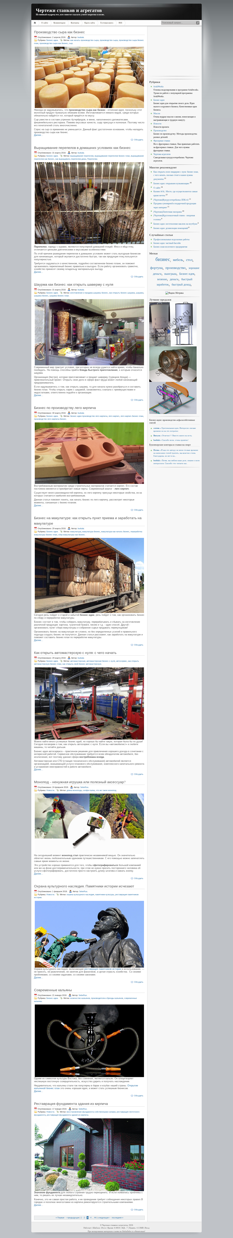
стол (189, 259)
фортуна (156, 267)
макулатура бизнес (91, 531)
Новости (50, 790)
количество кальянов (80, 998)
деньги (174, 279)
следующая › (104, 1218)
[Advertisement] (174, 51)
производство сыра (109, 40)
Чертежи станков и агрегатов (69, 10)
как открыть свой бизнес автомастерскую (81, 664)
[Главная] (35, 23)
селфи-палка (89, 790)
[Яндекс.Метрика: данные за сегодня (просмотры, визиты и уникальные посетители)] (174, 292)
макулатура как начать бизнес (115, 531)
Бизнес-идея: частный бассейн (167, 242)
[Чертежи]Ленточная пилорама (167, 211)
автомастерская (77, 661)
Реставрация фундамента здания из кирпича (71, 1103)
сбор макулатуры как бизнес (71, 535)
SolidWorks (158, 86)
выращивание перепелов (82, 156)
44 (95, 1218)
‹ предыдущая (72, 1218)
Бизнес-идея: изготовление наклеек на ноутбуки (175, 223)
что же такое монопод (106, 790)
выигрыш (170, 274)
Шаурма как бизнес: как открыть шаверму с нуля (73, 284)
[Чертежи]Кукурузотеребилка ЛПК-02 (171, 199)
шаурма (139, 293)
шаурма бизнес (41, 296)
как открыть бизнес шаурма (122, 293)
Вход (147, 1228)
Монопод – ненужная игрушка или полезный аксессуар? (79, 782)
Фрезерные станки (161, 140)
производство (175, 267)
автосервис (121, 661)
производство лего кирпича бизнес (50, 419)
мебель (178, 259)
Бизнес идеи (52, 40)
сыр (71, 43)
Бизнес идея (186, 274)
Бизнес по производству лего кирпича (65, 407)
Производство (160, 130)
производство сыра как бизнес (54, 43)
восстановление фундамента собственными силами (91, 1112)
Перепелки (92, 159)
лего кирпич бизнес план (132, 416)
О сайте (156, 187)
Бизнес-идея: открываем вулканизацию (171, 183)
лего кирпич (113, 416)
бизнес (162, 259)
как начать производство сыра (84, 40)
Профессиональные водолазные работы (171, 239)
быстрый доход (181, 284)
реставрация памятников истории (102, 969)
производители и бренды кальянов (107, 998)
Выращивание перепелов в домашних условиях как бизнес (82, 147)
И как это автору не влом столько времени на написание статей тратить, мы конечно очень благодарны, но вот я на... (175, 453)
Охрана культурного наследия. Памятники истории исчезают (84, 886)
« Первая (60, 1218)
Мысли (156, 113)
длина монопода (74, 790)
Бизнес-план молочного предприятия (170, 246)
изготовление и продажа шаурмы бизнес (89, 293)
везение (162, 279)
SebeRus (84, 787)
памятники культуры (104, 894)
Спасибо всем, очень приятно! (171, 440)
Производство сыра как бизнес (59, 32)
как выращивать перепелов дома (70, 159)
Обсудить (138, 140)
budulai (81, 37)
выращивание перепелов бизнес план (112, 156)
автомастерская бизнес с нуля (100, 661)
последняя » (117, 1218)
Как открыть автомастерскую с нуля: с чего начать (75, 652)
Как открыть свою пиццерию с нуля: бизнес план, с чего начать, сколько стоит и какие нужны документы (175, 175)
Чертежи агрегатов (162, 154)
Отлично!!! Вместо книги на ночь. (172, 435)
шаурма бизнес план (59, 296)
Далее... (38, 135)
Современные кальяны (53, 990)
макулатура (75, 531)
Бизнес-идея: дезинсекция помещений (170, 228)
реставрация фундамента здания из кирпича (67, 1115)
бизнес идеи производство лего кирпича (88, 416)
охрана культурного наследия (80, 894)
